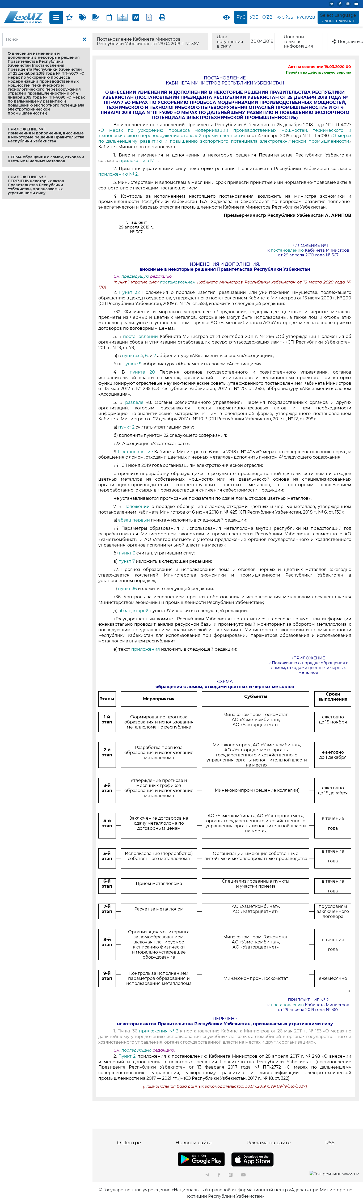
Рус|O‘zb (306, 17)
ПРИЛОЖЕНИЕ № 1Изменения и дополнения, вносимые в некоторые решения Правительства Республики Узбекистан (46, 135)
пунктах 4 (132, 355)
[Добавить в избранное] (69, 17)
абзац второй (134, 610)
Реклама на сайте (268, 1143)
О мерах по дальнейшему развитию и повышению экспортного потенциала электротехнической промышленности (224, 138)
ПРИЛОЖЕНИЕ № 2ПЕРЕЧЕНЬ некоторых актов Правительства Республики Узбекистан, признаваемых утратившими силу (36, 185)
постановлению (287, 250)
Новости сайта (193, 1143)
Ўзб (254, 17)
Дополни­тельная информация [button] (298, 41)
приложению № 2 (118, 174)
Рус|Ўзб (284, 17)
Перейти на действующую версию (318, 72)
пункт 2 (126, 427)
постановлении (140, 336)
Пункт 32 (130, 292)
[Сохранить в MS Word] (135, 17)
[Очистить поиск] (84, 39)
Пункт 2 (127, 1056)
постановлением (178, 282)
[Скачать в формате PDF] (149, 17)
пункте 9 (132, 363)
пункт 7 (127, 561)
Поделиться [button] (348, 41)
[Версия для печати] (162, 17)
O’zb (267, 17)
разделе (134, 402)
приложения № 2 (158, 1030)
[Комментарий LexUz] (96, 17)
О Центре (129, 1143)
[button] (46, 83)
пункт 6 (127, 553)
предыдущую (135, 276)
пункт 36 (128, 588)
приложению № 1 (138, 160)
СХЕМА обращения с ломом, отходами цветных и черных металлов (46, 159)
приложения (145, 649)
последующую (136, 1050)
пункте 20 (142, 372)
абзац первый (134, 520)
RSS (330, 1143)
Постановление (135, 451)
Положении (136, 506)
